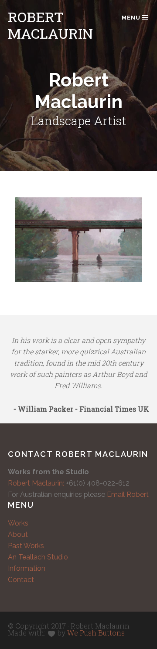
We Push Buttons (96, 632)
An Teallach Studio (38, 557)
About (18, 534)
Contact (21, 580)
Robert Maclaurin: (36, 483)
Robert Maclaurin (50, 25)
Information (26, 568)
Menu (131, 17)
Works (18, 523)
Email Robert (128, 494)
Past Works (26, 546)
